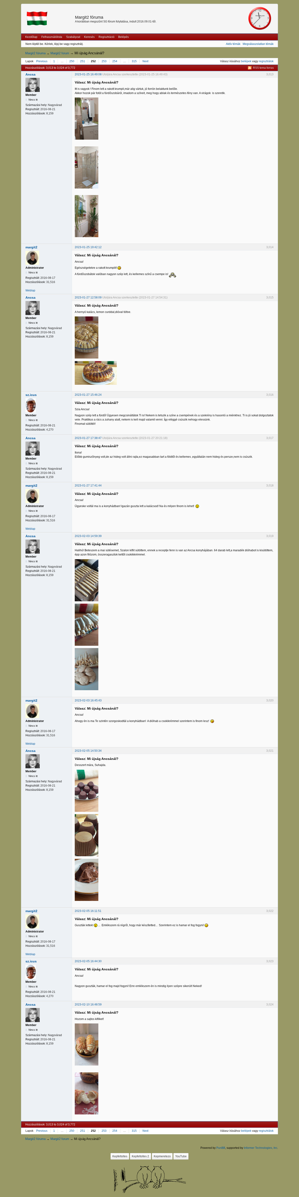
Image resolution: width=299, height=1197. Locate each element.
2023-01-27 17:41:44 (88, 485)
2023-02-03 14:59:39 (88, 536)
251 (82, 61)
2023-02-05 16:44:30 (88, 961)
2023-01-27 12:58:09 (88, 297)
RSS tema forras (263, 67)
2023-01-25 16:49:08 (88, 74)
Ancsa (30, 74)
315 (134, 61)
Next (145, 61)
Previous (41, 61)
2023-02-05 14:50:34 (88, 750)
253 (104, 61)
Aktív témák (233, 44)
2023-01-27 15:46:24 (88, 394)
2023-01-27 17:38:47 (88, 438)
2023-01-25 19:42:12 (88, 247)
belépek (246, 61)
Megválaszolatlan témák (258, 44)
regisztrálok (266, 61)
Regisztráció (106, 37)
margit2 (31, 247)
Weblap (30, 290)
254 (114, 61)
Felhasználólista (51, 37)
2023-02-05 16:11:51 (88, 911)
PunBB (220, 1148)
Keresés (89, 37)
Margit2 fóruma (89, 17)
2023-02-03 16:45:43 (88, 700)
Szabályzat (73, 37)
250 (71, 61)
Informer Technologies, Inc (260, 1148)
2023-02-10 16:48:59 (88, 1004)
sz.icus (31, 395)
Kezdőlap (31, 37)
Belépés (123, 37)
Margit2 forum (59, 53)
